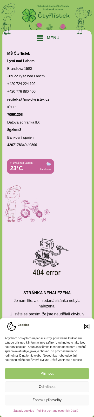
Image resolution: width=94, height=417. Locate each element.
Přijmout (47, 373)
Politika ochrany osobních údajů (57, 410)
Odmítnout (47, 386)
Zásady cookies (23, 410)
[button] (86, 326)
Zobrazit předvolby (47, 400)
